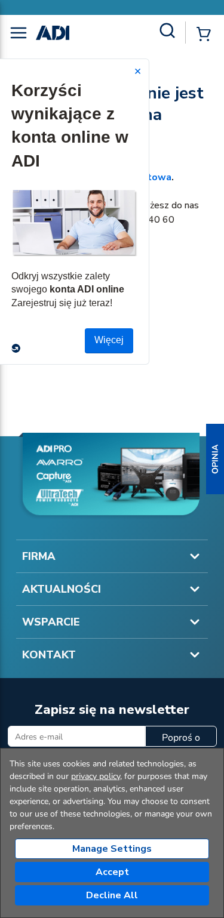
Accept (112, 872)
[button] (215, 459)
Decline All (112, 895)
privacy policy (95, 776)
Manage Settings (112, 848)
